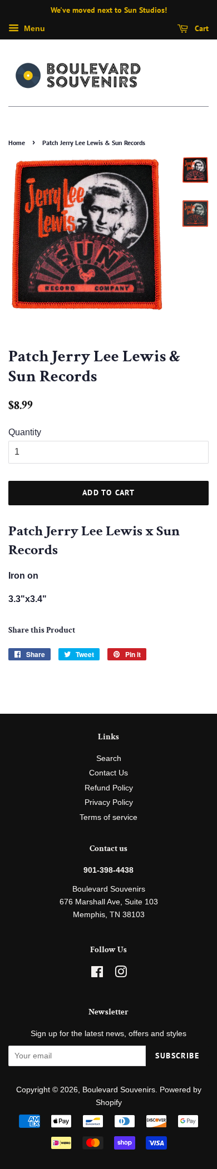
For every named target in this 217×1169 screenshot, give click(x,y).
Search (108, 758)
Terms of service (108, 817)
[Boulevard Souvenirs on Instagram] (121, 974)
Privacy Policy (109, 802)
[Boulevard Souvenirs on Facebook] (97, 974)
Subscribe (177, 1056)
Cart (201, 28)
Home (16, 142)
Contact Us (108, 773)
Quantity (24, 432)
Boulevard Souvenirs (118, 1090)
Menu (33, 28)
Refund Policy (109, 788)
